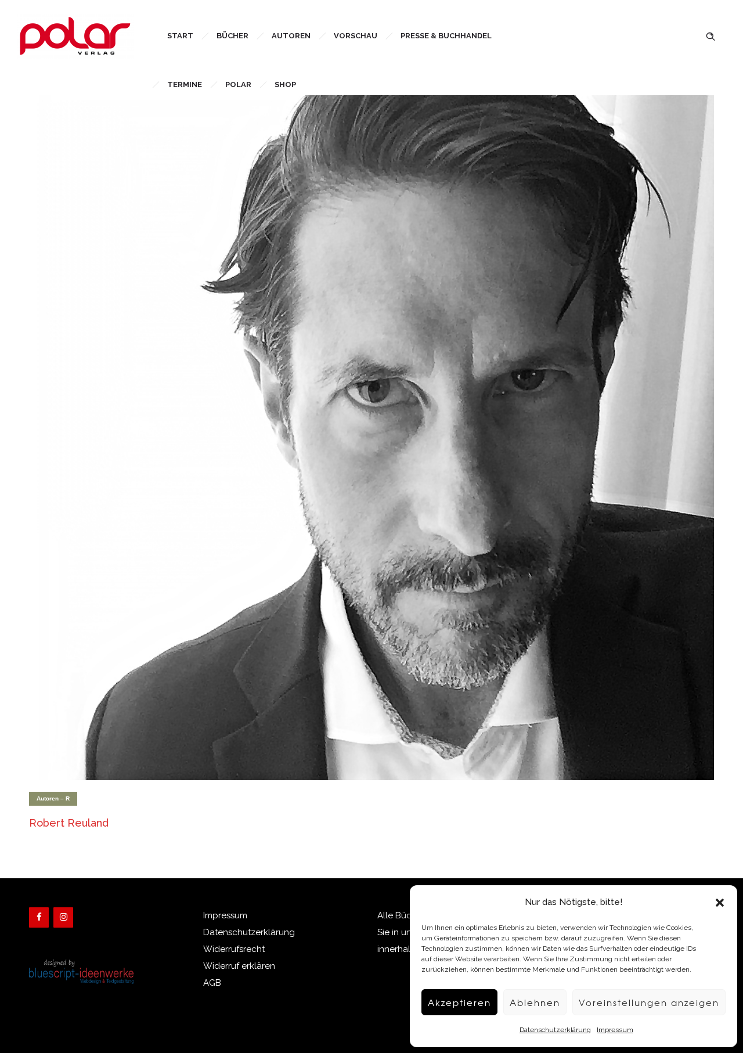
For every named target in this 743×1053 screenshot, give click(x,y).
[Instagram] (63, 917)
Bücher (232, 35)
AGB (212, 983)
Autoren (291, 35)
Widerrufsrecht (234, 949)
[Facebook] (39, 917)
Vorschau (355, 35)
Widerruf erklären (239, 966)
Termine (184, 84)
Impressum (615, 1030)
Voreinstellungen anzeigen (649, 1002)
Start (180, 35)
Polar (238, 84)
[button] (720, 902)
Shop (285, 84)
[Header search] (710, 35)
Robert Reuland (69, 823)
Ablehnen (535, 1002)
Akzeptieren (459, 1002)
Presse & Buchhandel (446, 35)
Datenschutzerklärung (555, 1030)
